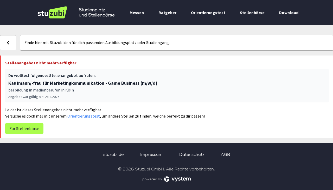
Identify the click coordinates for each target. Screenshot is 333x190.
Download (288, 12)
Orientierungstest (208, 12)
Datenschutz (191, 154)
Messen (137, 12)
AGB (225, 154)
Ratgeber (167, 12)
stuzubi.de (113, 154)
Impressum (151, 154)
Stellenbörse (252, 12)
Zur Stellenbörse (24, 128)
